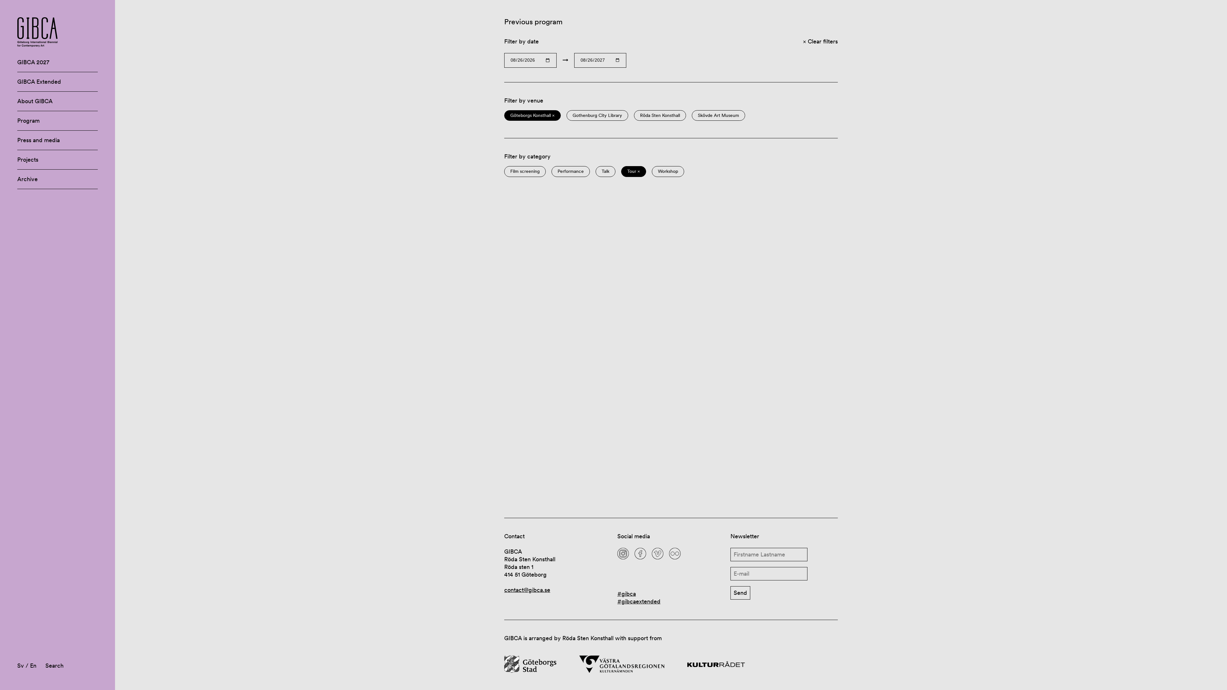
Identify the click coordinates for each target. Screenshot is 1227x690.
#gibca (626, 593)
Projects (27, 159)
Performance (571, 171)
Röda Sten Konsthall (660, 115)
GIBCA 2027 (33, 62)
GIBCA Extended (39, 81)
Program (28, 120)
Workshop (668, 171)
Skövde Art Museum (718, 115)
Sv (20, 665)
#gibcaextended (638, 601)
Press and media (38, 140)
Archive (27, 179)
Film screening (525, 171)
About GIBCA (35, 101)
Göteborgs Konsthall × (532, 115)
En (33, 665)
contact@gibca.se (527, 590)
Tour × (633, 171)
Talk (605, 171)
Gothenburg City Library (597, 115)
